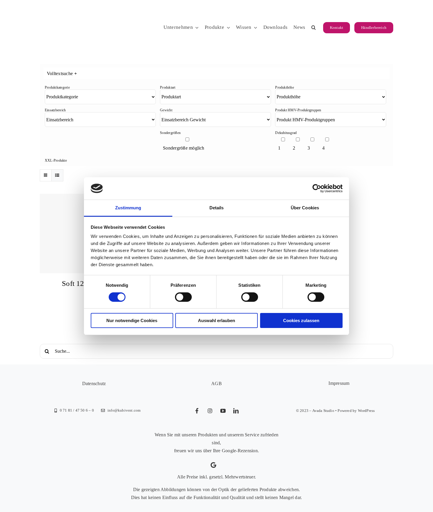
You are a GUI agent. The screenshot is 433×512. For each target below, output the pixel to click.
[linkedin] (236, 411)
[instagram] (210, 411)
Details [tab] (216, 207)
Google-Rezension (240, 450)
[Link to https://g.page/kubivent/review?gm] (213, 465)
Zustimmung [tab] (128, 207)
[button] (313, 27)
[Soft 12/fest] (79, 233)
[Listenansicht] (57, 175)
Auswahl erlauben (216, 320)
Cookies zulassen (301, 320)
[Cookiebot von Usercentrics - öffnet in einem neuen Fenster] (317, 188)
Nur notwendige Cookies (131, 320)
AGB (216, 383)
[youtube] (223, 411)
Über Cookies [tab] (305, 207)
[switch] (183, 297)
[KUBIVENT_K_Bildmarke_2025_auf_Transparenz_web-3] (80, 9)
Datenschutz (94, 383)
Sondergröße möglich (183, 147)
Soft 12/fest (79, 283)
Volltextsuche (62, 73)
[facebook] (197, 411)
